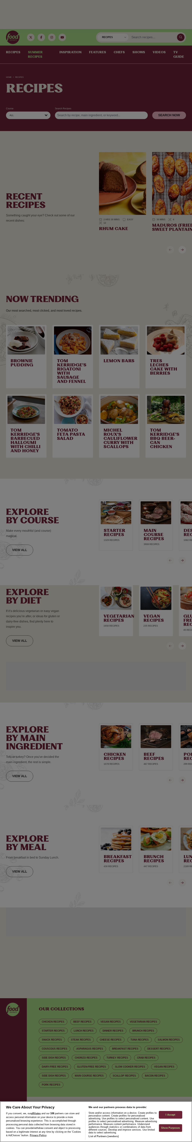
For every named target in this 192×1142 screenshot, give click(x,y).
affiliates (36, 1113)
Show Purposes (170, 1128)
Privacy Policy (38, 1135)
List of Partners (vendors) (103, 1136)
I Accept (170, 1114)
